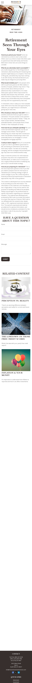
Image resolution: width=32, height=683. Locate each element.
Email (3, 234)
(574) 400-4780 (18, 659)
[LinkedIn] (19, 672)
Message (4, 244)
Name (3, 224)
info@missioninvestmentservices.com (16, 670)
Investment (16, 682)
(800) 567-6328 (19, 657)
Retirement (16, 680)
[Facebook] (13, 672)
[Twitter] (16, 672)
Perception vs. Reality (15, 301)
